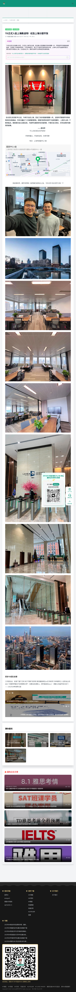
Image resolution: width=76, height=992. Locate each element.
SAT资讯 (30, 898)
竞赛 (29, 915)
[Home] (9, 3)
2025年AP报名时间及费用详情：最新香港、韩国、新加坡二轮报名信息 (16, 924)
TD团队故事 (12, 20)
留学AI (6, 895)
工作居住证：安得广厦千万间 (14, 681)
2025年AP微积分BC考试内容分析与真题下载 (16, 941)
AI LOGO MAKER (40, 986)
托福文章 (30, 908)
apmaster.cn (8, 905)
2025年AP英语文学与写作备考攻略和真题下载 (16, 931)
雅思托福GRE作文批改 (53, 986)
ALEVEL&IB (31, 911)
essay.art (7, 898)
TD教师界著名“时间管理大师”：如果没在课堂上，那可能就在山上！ (31, 684)
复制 (68, 41)
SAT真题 (30, 895)
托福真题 (30, 905)
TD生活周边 (16, 29)
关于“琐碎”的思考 (30, 681)
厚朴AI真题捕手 (65, 986)
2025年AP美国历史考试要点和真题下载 (15, 928)
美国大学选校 (8, 901)
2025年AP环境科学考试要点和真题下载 (15, 938)
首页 (6, 20)
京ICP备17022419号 (37, 989)
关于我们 (54, 895)
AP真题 (30, 901)
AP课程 (4, 986)
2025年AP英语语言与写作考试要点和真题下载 (16, 935)
